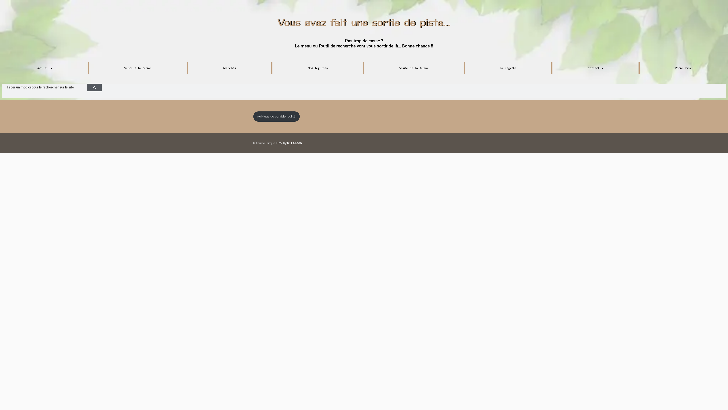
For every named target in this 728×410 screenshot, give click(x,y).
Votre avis (683, 68)
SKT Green (294, 143)
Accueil (43, 68)
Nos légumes (318, 68)
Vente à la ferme (138, 68)
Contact (593, 68)
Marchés (229, 68)
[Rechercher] (94, 87)
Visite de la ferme (414, 68)
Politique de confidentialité (276, 116)
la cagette (508, 68)
